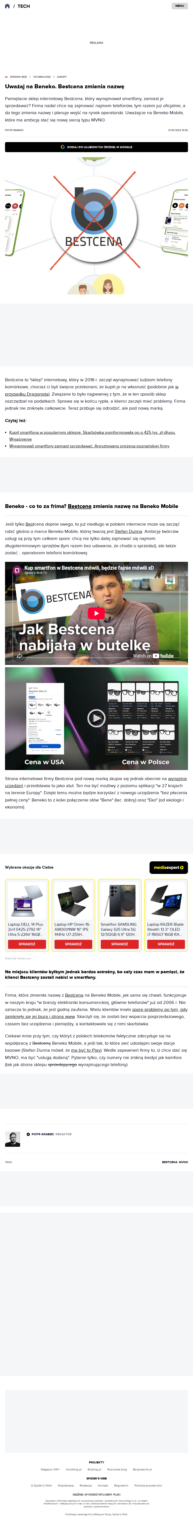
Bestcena (79, 506)
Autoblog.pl (74, 1469)
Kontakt (103, 1485)
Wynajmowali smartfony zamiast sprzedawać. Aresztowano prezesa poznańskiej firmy (89, 446)
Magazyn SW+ (50, 1469)
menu (179, 6)
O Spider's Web (41, 1485)
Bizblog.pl (94, 1469)
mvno (183, 1162)
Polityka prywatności (148, 1485)
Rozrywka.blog (117, 1469)
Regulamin (121, 1485)
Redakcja (86, 1485)
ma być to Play (86, 1050)
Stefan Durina (128, 531)
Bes (29, 524)
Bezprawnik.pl (142, 1469)
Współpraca (66, 1485)
